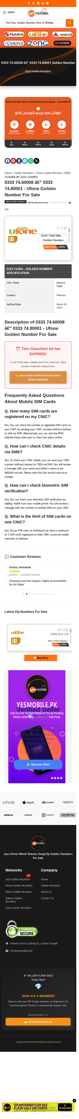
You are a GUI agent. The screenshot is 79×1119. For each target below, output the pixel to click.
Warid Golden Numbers (19, 892)
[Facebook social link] (29, 3)
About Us (46, 892)
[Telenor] (65, 142)
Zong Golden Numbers (18, 908)
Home (8, 173)
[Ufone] (38, 142)
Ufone (38, 145)
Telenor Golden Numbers (14, 900)
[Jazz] (11, 142)
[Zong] (52, 142)
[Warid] (25, 142)
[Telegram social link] (47, 3)
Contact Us (47, 898)
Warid (24, 145)
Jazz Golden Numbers (18, 878)
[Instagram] (28, 751)
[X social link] (33, 3)
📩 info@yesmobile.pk (38, 1021)
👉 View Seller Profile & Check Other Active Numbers (38, 377)
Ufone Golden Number (49, 173)
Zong (51, 145)
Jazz (11, 145)
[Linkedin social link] (43, 3)
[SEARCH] (69, 23)
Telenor (65, 145)
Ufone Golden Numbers (19, 885)
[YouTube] (37, 751)
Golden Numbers (23, 173)
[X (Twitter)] (48, 751)
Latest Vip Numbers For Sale (26, 612)
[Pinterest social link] (38, 3)
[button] (7, 161)
